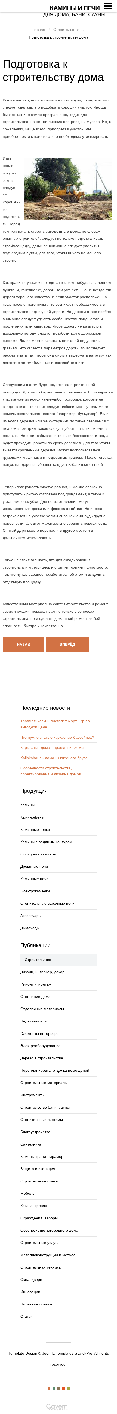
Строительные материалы (43, 1082)
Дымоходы (29, 928)
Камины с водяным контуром (46, 842)
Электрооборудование (40, 1046)
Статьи (26, 1316)
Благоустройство (35, 1132)
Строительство (66, 29)
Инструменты (32, 1095)
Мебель (27, 1193)
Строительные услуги (39, 1242)
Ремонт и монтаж (35, 984)
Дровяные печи (34, 866)
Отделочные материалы (42, 1009)
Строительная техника (40, 1267)
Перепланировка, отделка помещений (54, 1070)
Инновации (30, 1292)
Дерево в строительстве (41, 1058)
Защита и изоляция (37, 1169)
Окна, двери (31, 1279)
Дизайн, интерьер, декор (42, 972)
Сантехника (30, 1144)
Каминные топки (35, 829)
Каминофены (32, 817)
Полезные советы (36, 1304)
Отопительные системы (41, 1119)
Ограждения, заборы (39, 1218)
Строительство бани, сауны (45, 1107)
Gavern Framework (58, 1409)
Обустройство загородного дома (49, 1230)
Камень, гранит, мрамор (41, 1156)
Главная (37, 29)
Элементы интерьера (39, 1033)
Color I (49, 1388)
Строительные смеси (39, 1181)
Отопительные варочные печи (47, 903)
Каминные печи (34, 879)
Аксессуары (30, 915)
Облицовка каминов (38, 854)
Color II (54, 1388)
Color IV (63, 1388)
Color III (58, 1388)
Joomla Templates (57, 1353)
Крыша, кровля (33, 1205)
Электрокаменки (35, 891)
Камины (27, 805)
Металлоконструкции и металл (47, 1255)
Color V (68, 1388)
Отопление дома (35, 996)
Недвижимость (33, 1021)
